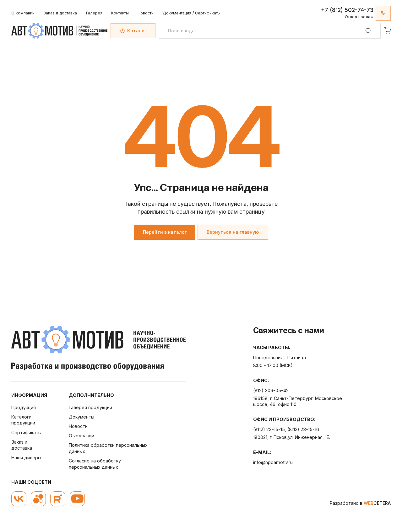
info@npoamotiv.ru (273, 462)
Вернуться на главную (233, 232)
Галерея (94, 13)
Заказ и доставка (60, 13)
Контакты (120, 13)
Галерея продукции (90, 407)
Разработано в (360, 503)
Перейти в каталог (165, 232)
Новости (146, 13)
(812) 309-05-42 (271, 390)
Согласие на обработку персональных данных (95, 464)
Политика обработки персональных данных (108, 448)
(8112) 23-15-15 (269, 429)
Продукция (23, 407)
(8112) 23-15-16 (303, 429)
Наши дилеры (26, 457)
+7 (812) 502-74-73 (347, 10)
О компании (23, 13)
